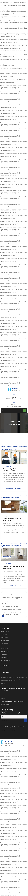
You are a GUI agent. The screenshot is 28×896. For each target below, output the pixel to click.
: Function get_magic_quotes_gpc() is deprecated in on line (14, 448)
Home (9, 424)
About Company (5, 651)
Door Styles (4, 634)
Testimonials (4, 654)
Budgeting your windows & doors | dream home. (13, 688)
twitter (13, 726)
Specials (3, 646)
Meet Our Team (5, 665)
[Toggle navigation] (24, 410)
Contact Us (4, 663)
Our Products (4, 648)
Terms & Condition (14, 745)
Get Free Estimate (5, 660)
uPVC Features (5, 640)
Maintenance (4, 637)
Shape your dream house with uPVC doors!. (12, 701)
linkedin (22, 726)
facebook (5, 726)
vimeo (13, 730)
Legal (21, 745)
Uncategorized (16, 424)
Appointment (4, 657)
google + (6, 730)
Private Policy (4, 745)
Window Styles (5, 631)
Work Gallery (4, 643)
